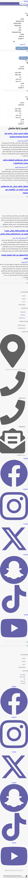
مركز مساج (18, 81)
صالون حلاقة (18, 74)
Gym (20, 29)
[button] (23, 3)
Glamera (26, 1)
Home (22, 19)
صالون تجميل (18, 72)
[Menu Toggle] (14, 41)
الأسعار (22, 83)
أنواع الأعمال (21, 68)
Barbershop (18, 25)
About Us (21, 36)
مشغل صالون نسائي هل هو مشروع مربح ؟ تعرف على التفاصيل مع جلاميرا (14, 189)
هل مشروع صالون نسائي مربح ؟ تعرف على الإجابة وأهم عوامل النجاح (14, 232)
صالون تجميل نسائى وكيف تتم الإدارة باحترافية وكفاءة (16, 135)
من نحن (22, 85)
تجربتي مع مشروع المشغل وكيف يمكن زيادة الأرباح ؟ (15, 161)
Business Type (20, 21)
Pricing (22, 34)
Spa (20, 27)
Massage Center (16, 32)
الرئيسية (22, 66)
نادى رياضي (18, 79)
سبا (20, 76)
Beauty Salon (17, 23)
